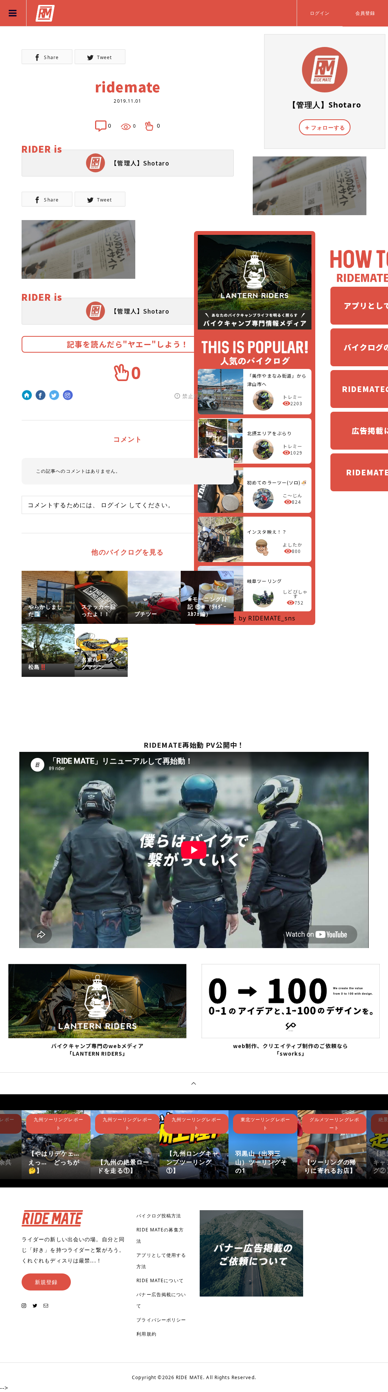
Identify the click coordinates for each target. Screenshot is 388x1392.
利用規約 (146, 1334)
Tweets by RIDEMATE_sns (255, 618)
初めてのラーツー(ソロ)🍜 (277, 482)
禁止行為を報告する (208, 396)
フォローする (328, 127)
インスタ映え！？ (267, 531)
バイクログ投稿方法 (158, 1215)
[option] (56, 1144)
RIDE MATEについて (160, 1280)
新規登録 (46, 1282)
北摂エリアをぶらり (269, 433)
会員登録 (365, 13)
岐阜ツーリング (264, 581)
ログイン (320, 13)
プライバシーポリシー (161, 1320)
